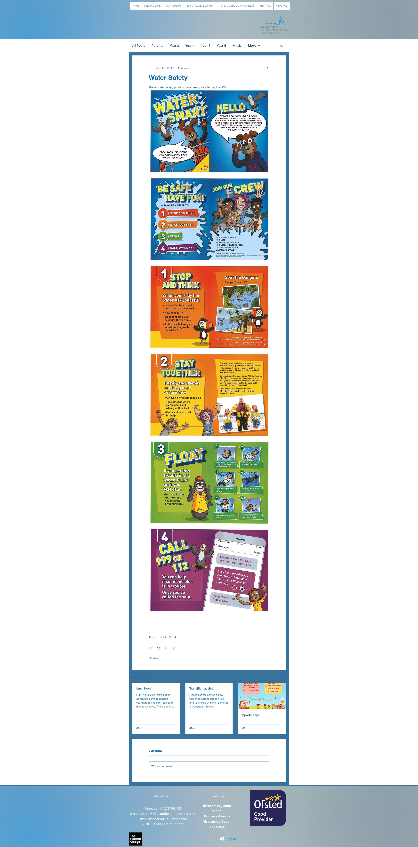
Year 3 (174, 45)
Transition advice (201, 688)
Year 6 (221, 45)
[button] (152, 6)
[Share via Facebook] (150, 648)
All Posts (138, 45)
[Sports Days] (262, 696)
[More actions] (267, 68)
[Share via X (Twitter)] (158, 648)
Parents (157, 45)
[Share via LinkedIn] (166, 648)
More (252, 45)
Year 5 (205, 45)
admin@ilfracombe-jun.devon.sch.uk (167, 813)
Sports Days (250, 715)
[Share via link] (174, 648)
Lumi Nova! (144, 688)
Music (237, 45)
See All (282, 676)
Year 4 (190, 45)
